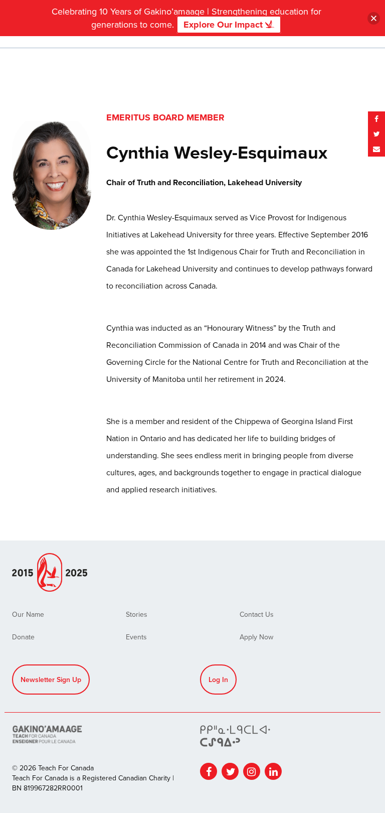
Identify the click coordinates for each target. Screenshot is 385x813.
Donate (23, 637)
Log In (218, 679)
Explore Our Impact (224, 24)
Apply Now (256, 637)
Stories (136, 614)
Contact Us (257, 614)
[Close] (373, 18)
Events (136, 637)
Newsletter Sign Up (51, 679)
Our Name (28, 614)
